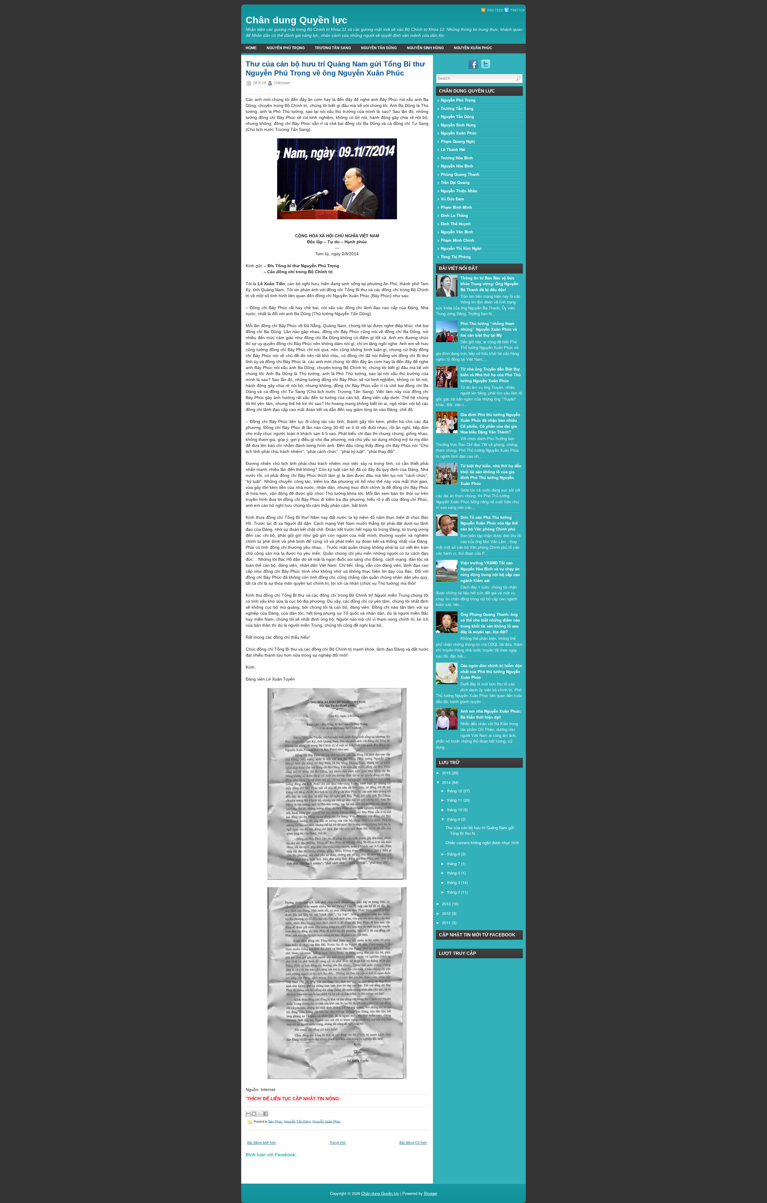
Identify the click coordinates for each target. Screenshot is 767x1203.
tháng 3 (454, 882)
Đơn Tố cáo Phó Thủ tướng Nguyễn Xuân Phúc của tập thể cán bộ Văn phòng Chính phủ (489, 523)
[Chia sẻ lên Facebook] (265, 1114)
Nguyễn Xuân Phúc (473, 48)
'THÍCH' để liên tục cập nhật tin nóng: (293, 1098)
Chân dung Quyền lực (296, 20)
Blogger (430, 1193)
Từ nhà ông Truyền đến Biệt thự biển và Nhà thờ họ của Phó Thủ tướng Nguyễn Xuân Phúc (490, 374)
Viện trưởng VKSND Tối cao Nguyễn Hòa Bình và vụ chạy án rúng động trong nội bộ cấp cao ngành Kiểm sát (490, 571)
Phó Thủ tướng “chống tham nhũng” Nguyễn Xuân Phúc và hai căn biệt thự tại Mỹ (488, 329)
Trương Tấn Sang (333, 48)
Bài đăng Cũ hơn (413, 1142)
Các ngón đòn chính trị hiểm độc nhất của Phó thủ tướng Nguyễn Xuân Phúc (491, 671)
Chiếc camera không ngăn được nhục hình (482, 842)
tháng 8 (454, 854)
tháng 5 (454, 873)
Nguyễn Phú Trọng (286, 48)
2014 (447, 782)
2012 (447, 913)
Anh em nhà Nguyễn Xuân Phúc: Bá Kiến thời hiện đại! (490, 714)
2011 (447, 922)
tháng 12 (455, 791)
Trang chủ (338, 1142)
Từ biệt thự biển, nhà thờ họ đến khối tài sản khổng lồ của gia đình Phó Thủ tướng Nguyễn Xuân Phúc (490, 474)
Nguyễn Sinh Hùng (425, 48)
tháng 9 (454, 819)
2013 (447, 903)
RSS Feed (494, 10)
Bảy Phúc (275, 1121)
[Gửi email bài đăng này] (248, 1114)
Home (251, 48)
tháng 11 (455, 800)
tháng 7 (454, 863)
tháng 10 (455, 809)
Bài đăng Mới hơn (261, 1142)
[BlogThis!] (254, 1114)
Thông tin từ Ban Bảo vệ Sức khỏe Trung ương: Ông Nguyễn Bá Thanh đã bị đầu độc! (489, 283)
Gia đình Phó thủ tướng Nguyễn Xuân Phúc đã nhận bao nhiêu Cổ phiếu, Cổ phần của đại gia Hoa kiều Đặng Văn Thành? (490, 423)
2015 (447, 773)
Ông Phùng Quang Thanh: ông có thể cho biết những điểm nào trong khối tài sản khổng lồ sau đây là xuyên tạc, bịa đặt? (490, 623)
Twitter (517, 10)
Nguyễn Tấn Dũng (379, 48)
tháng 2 (454, 892)
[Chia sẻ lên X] (260, 1114)
